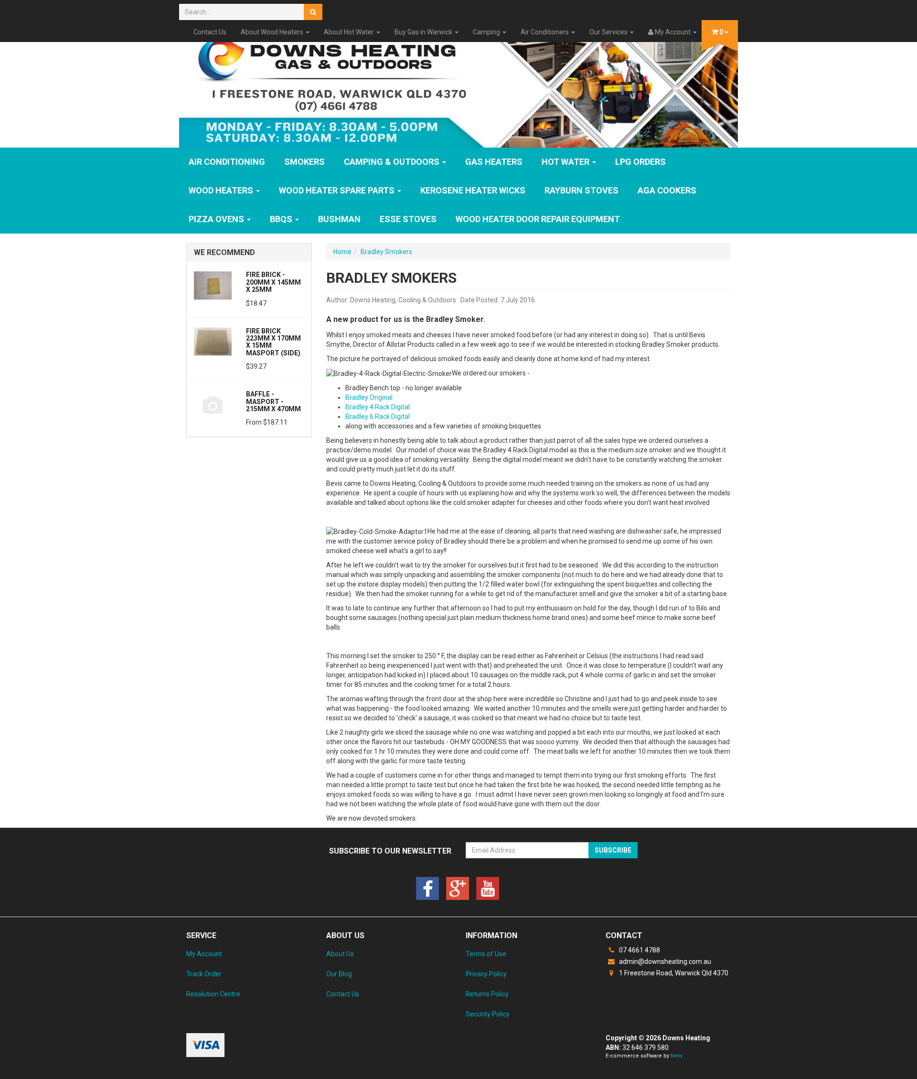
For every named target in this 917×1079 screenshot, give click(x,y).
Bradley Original (369, 397)
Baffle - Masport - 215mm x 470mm (273, 401)
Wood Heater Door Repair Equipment (538, 219)
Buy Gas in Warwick (424, 32)
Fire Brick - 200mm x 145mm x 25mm (273, 282)
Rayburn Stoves (581, 190)
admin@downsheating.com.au (664, 961)
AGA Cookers (667, 190)
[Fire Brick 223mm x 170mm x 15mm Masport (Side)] (213, 341)
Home (342, 252)
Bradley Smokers (386, 252)
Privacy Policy (486, 974)
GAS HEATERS (493, 162)
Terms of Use (486, 954)
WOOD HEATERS (222, 190)
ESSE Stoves (408, 219)
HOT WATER (566, 162)
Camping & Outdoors (392, 162)
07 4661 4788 (639, 950)
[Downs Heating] (458, 87)
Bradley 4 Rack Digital (377, 407)
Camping (487, 32)
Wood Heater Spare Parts (337, 190)
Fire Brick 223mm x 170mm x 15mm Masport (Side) (273, 342)
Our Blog (339, 974)
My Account (204, 954)
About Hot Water (349, 32)
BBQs (282, 219)
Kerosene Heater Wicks (472, 190)
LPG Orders (640, 162)
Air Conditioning (227, 162)
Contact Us (209, 32)
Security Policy (488, 1014)
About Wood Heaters (273, 32)
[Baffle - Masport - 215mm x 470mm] (213, 404)
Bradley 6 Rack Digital (377, 416)
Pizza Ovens (217, 219)
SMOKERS (304, 162)
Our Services (609, 32)
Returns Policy (487, 994)
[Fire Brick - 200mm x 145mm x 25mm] (213, 284)
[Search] (313, 12)
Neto (676, 1056)
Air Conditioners (545, 32)
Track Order (204, 974)
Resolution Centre (213, 994)
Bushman (339, 219)
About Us (340, 954)
